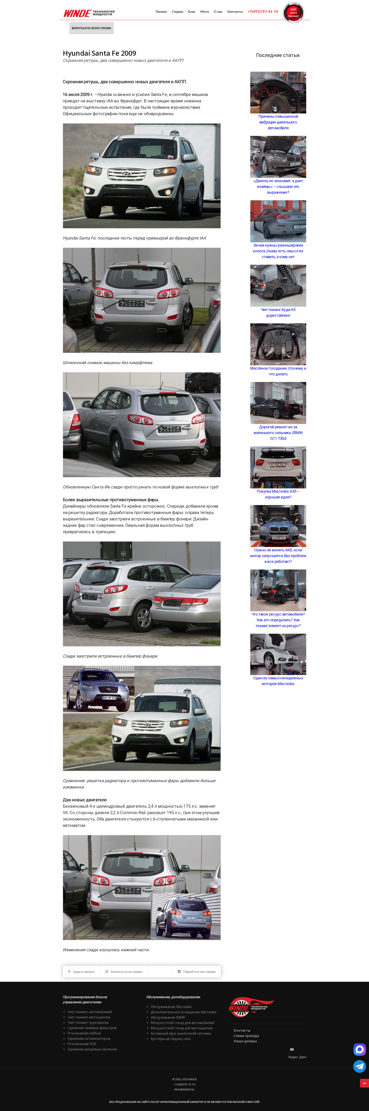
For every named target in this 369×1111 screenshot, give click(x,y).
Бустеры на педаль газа (170, 1038)
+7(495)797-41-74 (263, 11)
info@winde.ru (184, 1089)
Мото (204, 11)
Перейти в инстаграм (199, 971)
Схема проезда (246, 1035)
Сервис (177, 11)
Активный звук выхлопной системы (181, 1033)
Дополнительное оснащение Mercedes (183, 1012)
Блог (192, 11)
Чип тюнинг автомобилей (89, 1011)
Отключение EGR (81, 1043)
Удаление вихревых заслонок (92, 1049)
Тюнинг (161, 11)
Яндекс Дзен (297, 1057)
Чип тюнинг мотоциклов (88, 1017)
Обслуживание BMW (168, 1017)
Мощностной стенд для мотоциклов (182, 1028)
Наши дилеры (245, 1041)
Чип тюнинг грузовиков (87, 1022)
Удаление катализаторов (88, 1038)
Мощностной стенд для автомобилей (182, 1022)
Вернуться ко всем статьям (91, 28)
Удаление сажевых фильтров (92, 1027)
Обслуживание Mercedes (171, 1006)
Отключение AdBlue (84, 1033)
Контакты (235, 11)
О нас (218, 11)
